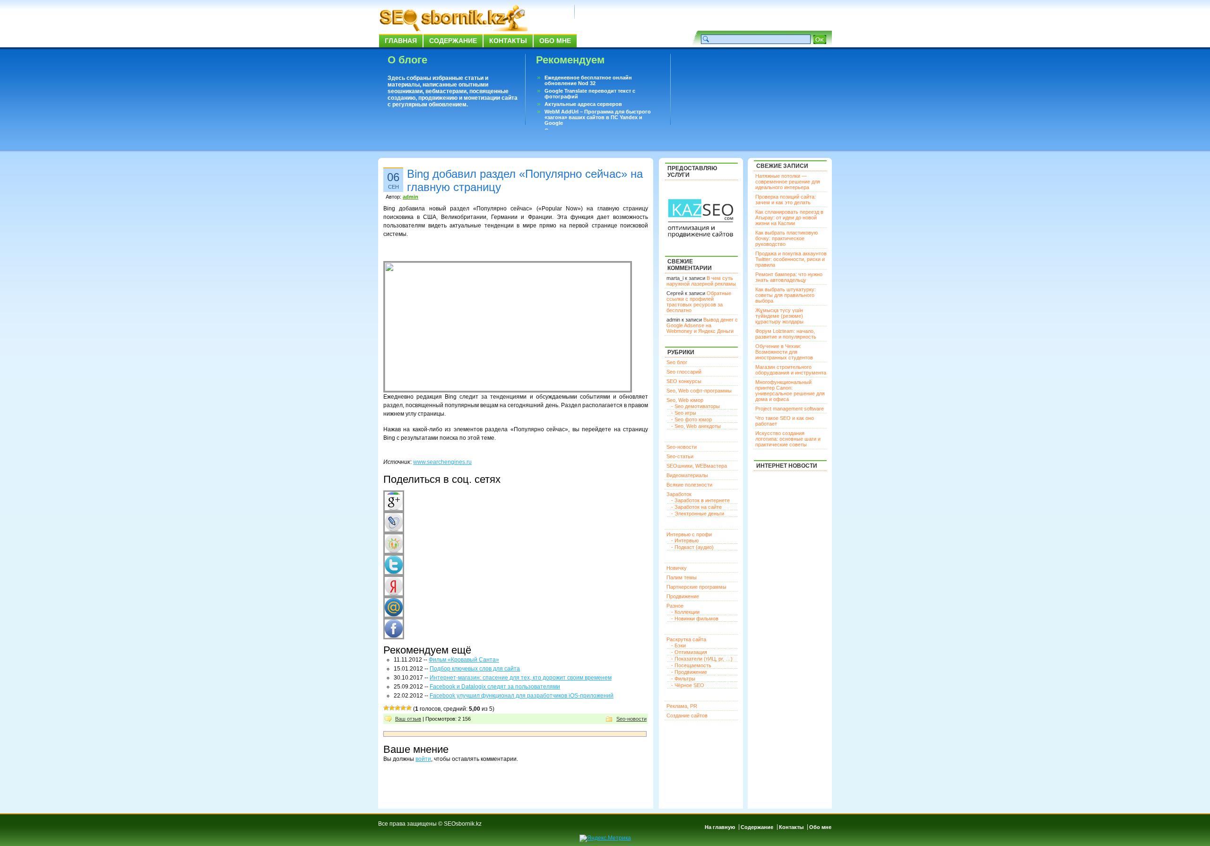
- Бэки (678, 645)
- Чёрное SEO (687, 685)
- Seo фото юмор (691, 419)
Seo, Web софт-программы (699, 390)
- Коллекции (685, 612)
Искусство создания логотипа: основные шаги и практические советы (788, 438)
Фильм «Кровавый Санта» (464, 659)
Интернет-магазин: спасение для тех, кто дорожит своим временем (521, 677)
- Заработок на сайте (696, 507)
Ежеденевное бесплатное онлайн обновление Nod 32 (588, 80)
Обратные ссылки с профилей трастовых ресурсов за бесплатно (698, 301)
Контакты (508, 40)
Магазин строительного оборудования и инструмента (790, 369)
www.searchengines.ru (442, 462)
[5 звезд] (409, 708)
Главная (401, 40)
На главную (720, 827)
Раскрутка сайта (686, 639)
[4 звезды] (403, 708)
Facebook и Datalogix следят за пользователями (495, 686)
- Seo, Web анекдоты (696, 426)
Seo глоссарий (683, 372)
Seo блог (676, 362)
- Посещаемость (691, 665)
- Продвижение (689, 672)
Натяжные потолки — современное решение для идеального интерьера (787, 181)
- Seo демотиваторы (695, 406)
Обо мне (555, 40)
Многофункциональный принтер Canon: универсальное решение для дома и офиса (790, 390)
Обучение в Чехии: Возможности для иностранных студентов (784, 351)
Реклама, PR (681, 706)
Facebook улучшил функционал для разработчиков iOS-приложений (522, 695)
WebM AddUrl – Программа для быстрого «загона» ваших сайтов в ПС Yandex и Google (597, 117)
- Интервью (685, 540)
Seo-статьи (679, 456)
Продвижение (682, 596)
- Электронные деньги (697, 513)
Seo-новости (631, 719)
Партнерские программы (696, 587)
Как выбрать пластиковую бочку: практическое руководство (786, 238)
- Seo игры (683, 413)
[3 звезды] (397, 708)
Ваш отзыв (408, 719)
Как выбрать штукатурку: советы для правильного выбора (785, 295)
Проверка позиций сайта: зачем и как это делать (785, 199)
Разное (674, 606)
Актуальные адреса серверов (583, 104)
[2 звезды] (392, 708)
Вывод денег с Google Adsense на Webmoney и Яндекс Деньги (702, 325)
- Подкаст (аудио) (692, 547)
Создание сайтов (687, 715)
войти (423, 759)
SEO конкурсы (683, 381)
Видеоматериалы (687, 475)
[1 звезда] (386, 708)
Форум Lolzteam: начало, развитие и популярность (785, 334)
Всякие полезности (689, 485)
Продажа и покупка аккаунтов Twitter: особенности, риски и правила (791, 259)
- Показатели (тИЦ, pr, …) (702, 659)
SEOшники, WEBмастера (696, 466)
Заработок (678, 494)
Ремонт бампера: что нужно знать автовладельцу (788, 277)
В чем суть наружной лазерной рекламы (701, 281)
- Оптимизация (689, 652)
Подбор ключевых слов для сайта (475, 668)
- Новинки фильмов (694, 618)
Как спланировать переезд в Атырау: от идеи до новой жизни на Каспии (789, 217)
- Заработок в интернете (700, 500)
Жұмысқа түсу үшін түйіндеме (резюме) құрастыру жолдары (779, 315)
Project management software (789, 408)
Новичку (676, 568)
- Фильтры (683, 678)
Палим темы (681, 577)
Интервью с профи (689, 534)
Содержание (453, 40)
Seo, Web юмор (684, 400)
